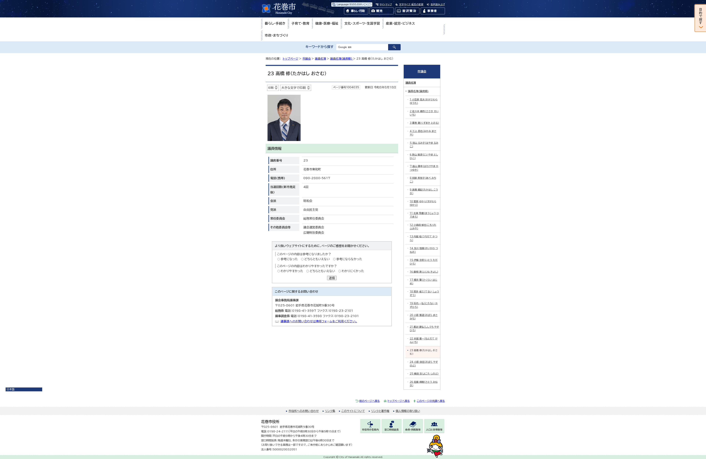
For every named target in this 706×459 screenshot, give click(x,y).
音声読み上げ (438, 4)
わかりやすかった (292, 271)
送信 (332, 278)
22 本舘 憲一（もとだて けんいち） (423, 340)
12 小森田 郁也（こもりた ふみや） (423, 227)
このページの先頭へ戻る (431, 401)
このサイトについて (353, 411)
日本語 (10, 389)
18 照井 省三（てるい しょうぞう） (424, 293)
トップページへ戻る (399, 401)
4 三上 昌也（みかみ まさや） (423, 133)
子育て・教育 (300, 23)
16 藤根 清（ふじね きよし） (424, 272)
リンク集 (330, 411)
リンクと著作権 (380, 411)
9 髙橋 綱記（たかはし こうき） (424, 191)
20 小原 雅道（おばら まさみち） (424, 317)
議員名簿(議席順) (341, 58)
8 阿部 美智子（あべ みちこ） (423, 180)
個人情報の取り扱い (408, 411)
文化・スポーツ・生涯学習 (362, 23)
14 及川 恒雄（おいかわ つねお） (424, 250)
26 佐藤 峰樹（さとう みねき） (424, 384)
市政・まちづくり (276, 35)
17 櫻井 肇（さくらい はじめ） (423, 282)
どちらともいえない (317, 259)
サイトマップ (385, 4)
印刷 (270, 87)
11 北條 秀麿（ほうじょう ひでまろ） (424, 215)
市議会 (306, 58)
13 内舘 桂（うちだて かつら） (423, 238)
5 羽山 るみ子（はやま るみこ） (424, 145)
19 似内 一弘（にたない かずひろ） (424, 305)
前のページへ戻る (369, 401)
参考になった (289, 259)
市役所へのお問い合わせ (303, 411)
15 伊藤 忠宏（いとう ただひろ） (424, 262)
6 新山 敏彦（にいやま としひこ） (424, 156)
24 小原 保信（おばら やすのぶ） (424, 364)
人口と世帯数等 (434, 430)
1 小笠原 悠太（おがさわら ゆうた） (424, 101)
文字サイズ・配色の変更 (411, 4)
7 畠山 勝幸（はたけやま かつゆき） (424, 168)
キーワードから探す (319, 46)
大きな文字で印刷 (293, 87)
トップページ (290, 58)
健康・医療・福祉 (326, 23)
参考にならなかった (349, 259)
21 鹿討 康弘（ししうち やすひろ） (424, 329)
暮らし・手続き (275, 23)
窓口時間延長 (391, 430)
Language (354, 4)
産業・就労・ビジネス (400, 23)
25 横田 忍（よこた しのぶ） (424, 374)
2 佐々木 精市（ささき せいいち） (424, 113)
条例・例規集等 (413, 430)
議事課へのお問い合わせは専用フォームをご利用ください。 (319, 321)
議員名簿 (320, 58)
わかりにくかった (353, 271)
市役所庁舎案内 (370, 430)
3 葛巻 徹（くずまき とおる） (424, 123)
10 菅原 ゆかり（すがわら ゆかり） (423, 203)
